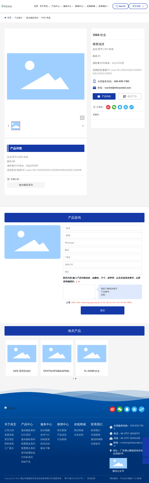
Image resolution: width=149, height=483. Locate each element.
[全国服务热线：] (145, 440)
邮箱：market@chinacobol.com (114, 87)
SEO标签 (138, 478)
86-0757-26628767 (130, 433)
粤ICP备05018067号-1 (74, 478)
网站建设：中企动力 (119, 478)
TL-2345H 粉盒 (92, 371)
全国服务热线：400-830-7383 (113, 81)
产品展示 (18, 17)
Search (122, 6)
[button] (73, 378)
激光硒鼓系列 (32, 17)
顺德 (130, 478)
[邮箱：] (145, 447)
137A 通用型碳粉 (22, 371)
